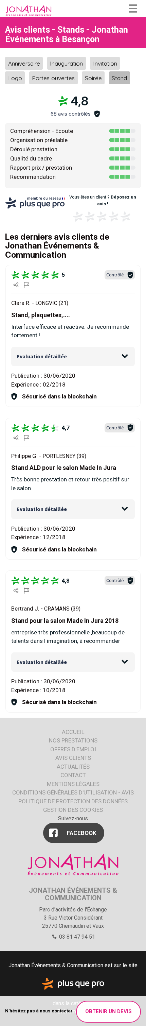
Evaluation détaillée (42, 356)
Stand (119, 78)
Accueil (73, 732)
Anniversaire (24, 63)
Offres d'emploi (73, 749)
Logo (15, 78)
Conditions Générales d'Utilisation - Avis (73, 792)
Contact (73, 775)
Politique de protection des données (73, 801)
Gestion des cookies (73, 809)
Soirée (93, 78)
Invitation (105, 63)
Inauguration (66, 63)
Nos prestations (73, 740)
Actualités (73, 766)
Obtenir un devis (108, 1011)
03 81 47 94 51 (76, 937)
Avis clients (73, 757)
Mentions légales (73, 784)
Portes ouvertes (53, 78)
